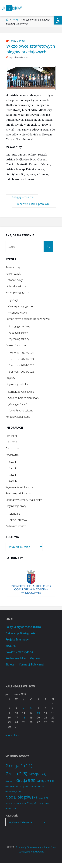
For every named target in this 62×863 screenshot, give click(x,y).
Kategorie (11, 815)
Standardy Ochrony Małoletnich (24, 500)
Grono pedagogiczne (20, 306)
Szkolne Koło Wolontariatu (23, 398)
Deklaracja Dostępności (20, 633)
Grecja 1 (18, 765)
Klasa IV (12, 481)
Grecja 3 (37, 774)
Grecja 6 (45, 780)
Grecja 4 (10, 781)
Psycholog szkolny (18, 339)
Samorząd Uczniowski (21, 391)
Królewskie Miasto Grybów (22, 658)
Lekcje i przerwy (17, 520)
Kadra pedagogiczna (17, 292)
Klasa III (12, 474)
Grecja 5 (25, 780)
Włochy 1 (10, 808)
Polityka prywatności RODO (23, 627)
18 (23, 717)
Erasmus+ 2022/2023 (21, 353)
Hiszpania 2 (40, 786)
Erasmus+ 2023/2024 (21, 359)
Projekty (10, 378)
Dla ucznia (11, 442)
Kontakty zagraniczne (18, 416)
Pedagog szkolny (18, 332)
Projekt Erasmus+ (16, 345)
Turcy (32, 803)
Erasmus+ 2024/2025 (21, 365)
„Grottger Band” (17, 404)
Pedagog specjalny (19, 326)
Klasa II (12, 468)
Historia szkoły (14, 280)
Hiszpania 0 (11, 786)
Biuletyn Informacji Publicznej (24, 664)
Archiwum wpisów (16, 526)
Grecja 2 (16, 773)
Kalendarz (14, 513)
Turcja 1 (43, 798)
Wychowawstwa (17, 312)
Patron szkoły (13, 273)
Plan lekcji (11, 436)
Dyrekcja (13, 300)
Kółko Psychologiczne (20, 410)
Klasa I (12, 462)
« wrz (8, 735)
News (15, 19)
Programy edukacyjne (18, 493)
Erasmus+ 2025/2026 (21, 371)
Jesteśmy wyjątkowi (14, 791)
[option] (31, 582)
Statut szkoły (13, 267)
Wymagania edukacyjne (19, 487)
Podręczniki (12, 454)
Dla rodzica (12, 448)
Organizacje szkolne (17, 384)
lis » (16, 735)
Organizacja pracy (16, 506)
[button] (58, 20)
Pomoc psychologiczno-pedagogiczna (28, 319)
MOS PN (10, 645)
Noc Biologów (21, 797)
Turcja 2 (10, 803)
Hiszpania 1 (26, 786)
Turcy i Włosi (45, 803)
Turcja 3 (21, 803)
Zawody (21, 40)
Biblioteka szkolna (16, 286)
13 (38, 713)
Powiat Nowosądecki (19, 652)
